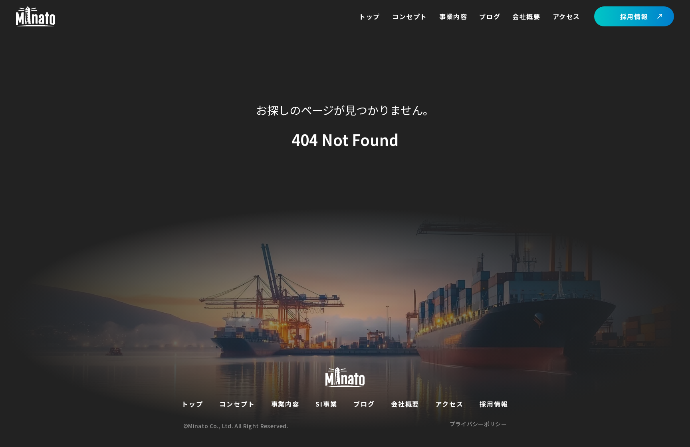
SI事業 (326, 404)
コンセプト (409, 16)
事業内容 (453, 16)
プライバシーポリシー (478, 424)
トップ (369, 16)
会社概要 (526, 16)
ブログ (489, 16)
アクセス (566, 16)
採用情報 (634, 16)
